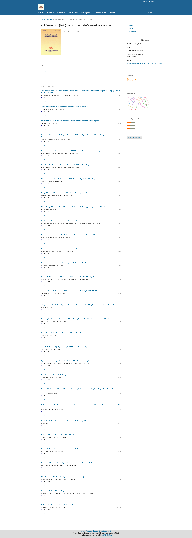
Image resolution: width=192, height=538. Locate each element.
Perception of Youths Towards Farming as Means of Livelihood (62, 333)
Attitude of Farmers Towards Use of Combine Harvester (60, 435)
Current (51, 13)
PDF (45, 71)
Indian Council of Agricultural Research (96, 531)
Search (150, 13)
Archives (62, 13)
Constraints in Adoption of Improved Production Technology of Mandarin (66, 421)
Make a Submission (134, 137)
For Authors (130, 28)
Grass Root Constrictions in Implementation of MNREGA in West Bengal (65, 165)
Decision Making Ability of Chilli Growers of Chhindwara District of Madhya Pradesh (70, 277)
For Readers (130, 25)
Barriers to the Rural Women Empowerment (56, 491)
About (113, 13)
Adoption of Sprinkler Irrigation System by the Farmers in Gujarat (64, 477)
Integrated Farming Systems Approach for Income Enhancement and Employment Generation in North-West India (80, 305)
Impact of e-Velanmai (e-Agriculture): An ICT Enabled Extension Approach (66, 347)
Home (41, 13)
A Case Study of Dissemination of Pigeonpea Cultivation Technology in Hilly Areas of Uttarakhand (75, 207)
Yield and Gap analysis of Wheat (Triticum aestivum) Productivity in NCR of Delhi (69, 291)
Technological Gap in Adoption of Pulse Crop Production (60, 505)
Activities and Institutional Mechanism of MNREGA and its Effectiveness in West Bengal (71, 151)
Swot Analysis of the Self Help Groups (54, 375)
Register (144, 1)
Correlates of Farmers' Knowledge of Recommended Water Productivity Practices (69, 463)
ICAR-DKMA (107, 535)
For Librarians (131, 31)
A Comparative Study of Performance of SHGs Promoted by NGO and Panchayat (68, 179)
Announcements (100, 13)
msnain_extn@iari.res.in (154, 63)
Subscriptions (85, 13)
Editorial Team (73, 13)
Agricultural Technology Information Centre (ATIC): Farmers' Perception (66, 361)
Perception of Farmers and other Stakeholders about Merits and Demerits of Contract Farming (73, 235)
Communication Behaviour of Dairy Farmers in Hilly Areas (61, 449)
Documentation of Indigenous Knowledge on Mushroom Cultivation (64, 263)
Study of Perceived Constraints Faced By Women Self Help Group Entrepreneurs (68, 193)
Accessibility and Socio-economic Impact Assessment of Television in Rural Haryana (70, 121)
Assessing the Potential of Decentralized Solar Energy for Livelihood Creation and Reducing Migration (76, 319)
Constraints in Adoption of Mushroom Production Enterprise (62, 221)
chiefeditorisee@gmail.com (136, 63)
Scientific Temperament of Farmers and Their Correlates (60, 249)
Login (152, 1)
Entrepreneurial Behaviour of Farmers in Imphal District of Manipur (64, 107)
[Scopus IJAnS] (132, 81)
